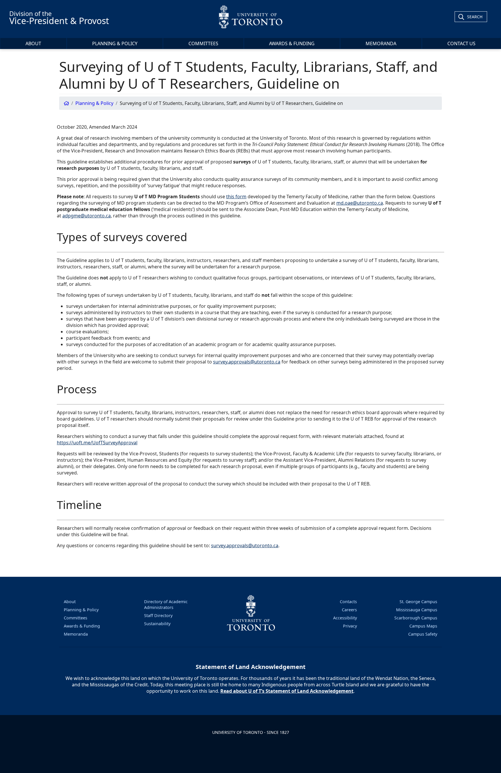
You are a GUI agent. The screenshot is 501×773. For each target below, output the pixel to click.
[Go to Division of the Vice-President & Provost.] (66, 103)
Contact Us (461, 43)
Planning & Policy (114, 43)
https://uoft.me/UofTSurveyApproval (97, 442)
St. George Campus (418, 601)
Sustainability (157, 623)
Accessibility (345, 618)
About (33, 43)
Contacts (348, 601)
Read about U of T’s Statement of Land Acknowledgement (286, 691)
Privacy (350, 626)
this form (236, 196)
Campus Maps (423, 626)
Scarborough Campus (415, 618)
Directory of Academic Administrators (166, 604)
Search (474, 16)
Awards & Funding (292, 43)
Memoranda (381, 43)
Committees (203, 43)
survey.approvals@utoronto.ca (246, 362)
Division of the (59, 18)
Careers (349, 609)
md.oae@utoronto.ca (359, 203)
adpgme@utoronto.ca (86, 215)
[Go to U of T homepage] (250, 17)
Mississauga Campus (416, 609)
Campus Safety (422, 634)
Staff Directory (158, 615)
